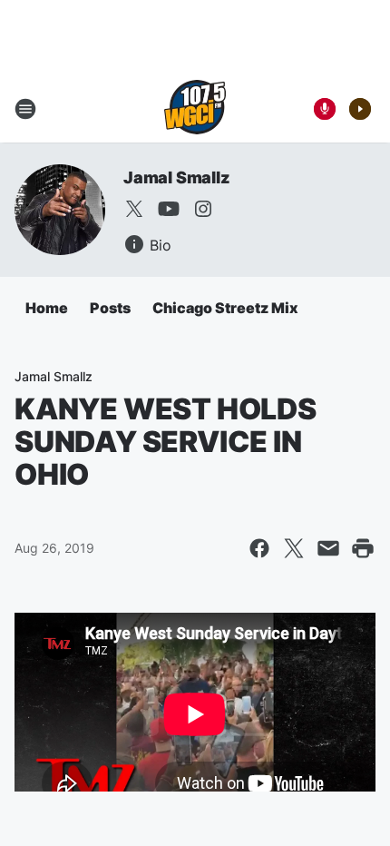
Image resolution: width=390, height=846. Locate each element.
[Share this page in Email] (328, 548)
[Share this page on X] (294, 548)
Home (46, 308)
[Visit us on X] (134, 209)
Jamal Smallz (176, 177)
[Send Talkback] (325, 109)
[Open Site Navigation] (25, 109)
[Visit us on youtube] (169, 209)
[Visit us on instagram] (203, 209)
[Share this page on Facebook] (259, 548)
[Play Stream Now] (360, 109)
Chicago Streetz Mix (225, 308)
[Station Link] (195, 109)
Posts (110, 308)
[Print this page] (362, 548)
